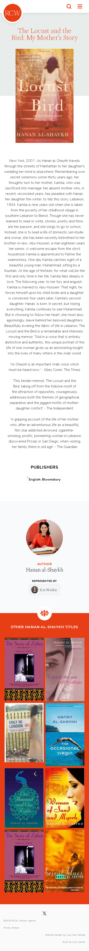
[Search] (68, 6)
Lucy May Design (75, 934)
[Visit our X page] (44, 913)
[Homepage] (12, 13)
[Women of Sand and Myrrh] (64, 798)
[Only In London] (24, 734)
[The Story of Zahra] (24, 669)
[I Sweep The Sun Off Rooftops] (64, 669)
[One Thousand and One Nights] (24, 798)
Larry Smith (78, 941)
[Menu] (79, 6)
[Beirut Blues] (64, 861)
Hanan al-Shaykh (44, 570)
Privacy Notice (11, 927)
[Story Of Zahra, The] (24, 861)
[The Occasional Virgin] (64, 734)
